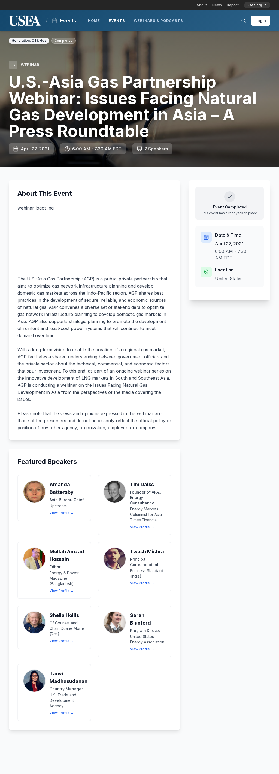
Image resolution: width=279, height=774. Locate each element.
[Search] (243, 21)
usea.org (254, 5)
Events (117, 20)
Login (260, 20)
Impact (233, 5)
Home (94, 20)
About (201, 5)
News (217, 5)
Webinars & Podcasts (158, 20)
